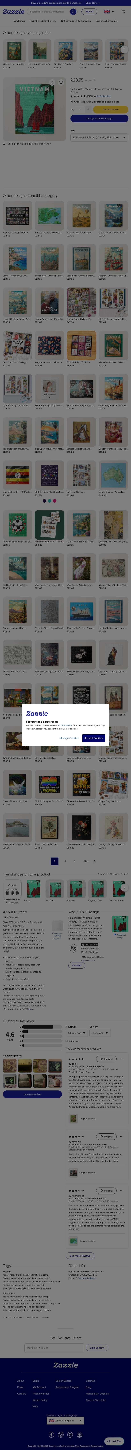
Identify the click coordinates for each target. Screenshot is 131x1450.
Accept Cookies (94, 738)
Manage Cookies (69, 738)
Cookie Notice (65, 725)
